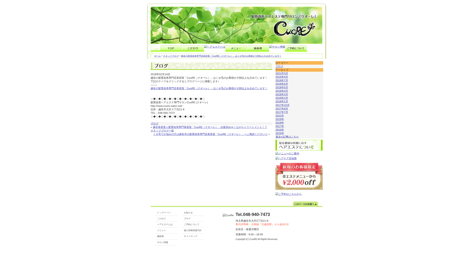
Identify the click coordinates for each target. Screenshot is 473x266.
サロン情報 (162, 242)
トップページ (163, 212)
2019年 (279, 119)
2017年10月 (282, 105)
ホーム (157, 56)
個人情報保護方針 (193, 230)
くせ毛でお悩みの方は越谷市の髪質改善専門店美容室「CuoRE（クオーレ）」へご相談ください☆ (210, 134)
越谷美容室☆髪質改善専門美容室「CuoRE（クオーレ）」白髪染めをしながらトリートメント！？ (210, 127)
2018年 (279, 122)
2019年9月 (281, 77)
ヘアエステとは (165, 224)
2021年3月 (281, 73)
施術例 (160, 236)
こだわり (161, 218)
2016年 (279, 129)
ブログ (154, 123)
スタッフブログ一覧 (162, 130)
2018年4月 (281, 91)
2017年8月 (281, 108)
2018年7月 (281, 80)
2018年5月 (281, 87)
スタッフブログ (171, 56)
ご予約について (191, 224)
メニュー (161, 230)
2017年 (279, 126)
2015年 (279, 133)
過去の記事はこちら (287, 136)
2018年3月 (281, 94)
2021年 (279, 115)
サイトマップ (190, 236)
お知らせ (188, 212)
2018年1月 (281, 101)
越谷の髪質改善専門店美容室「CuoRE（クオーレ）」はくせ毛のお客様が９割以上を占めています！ (231, 56)
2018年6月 (281, 84)
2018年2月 (281, 98)
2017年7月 (281, 112)
